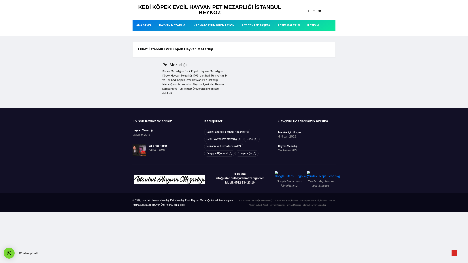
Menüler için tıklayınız (290, 132)
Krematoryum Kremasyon (214, 25)
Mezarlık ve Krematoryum (224, 146)
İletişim (313, 25)
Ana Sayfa (144, 25)
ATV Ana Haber (158, 146)
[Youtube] (319, 10)
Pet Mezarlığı (174, 65)
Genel (252, 139)
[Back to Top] (454, 253)
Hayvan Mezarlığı (172, 25)
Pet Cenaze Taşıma (256, 25)
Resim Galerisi (289, 25)
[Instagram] (314, 10)
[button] (9, 253)
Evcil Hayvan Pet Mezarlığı (224, 139)
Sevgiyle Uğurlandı (219, 153)
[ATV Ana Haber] (139, 150)
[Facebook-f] (308, 10)
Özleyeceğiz (247, 153)
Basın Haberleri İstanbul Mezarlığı (228, 132)
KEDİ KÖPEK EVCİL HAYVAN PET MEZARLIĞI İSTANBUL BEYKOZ (209, 9)
